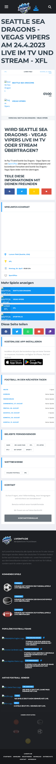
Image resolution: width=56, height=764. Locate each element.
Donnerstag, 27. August (13, 403)
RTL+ (8, 449)
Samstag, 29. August (11, 413)
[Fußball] (40, 731)
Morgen (6, 394)
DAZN (8, 445)
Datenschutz (48, 756)
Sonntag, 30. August (11, 417)
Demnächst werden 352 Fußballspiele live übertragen (32, 587)
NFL (25, 473)
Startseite (7, 756)
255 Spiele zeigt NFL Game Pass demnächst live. (35, 690)
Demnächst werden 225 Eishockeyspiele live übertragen (33, 600)
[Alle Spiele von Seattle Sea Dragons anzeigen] (7, 86)
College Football (13, 473)
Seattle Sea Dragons (23, 83)
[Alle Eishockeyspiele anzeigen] (7, 600)
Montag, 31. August (11, 422)
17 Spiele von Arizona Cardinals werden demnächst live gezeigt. (39, 654)
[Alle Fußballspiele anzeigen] (7, 587)
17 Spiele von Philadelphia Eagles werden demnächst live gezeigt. (38, 643)
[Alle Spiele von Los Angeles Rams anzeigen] (13, 661)
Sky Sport (18, 449)
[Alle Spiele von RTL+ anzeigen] (7, 703)
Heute (5, 389)
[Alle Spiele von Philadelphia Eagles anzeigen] (13, 638)
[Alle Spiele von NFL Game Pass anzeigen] (11, 687)
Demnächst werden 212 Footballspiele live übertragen (32, 613)
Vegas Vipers (19, 101)
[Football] (16, 731)
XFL (5, 71)
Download (37, 756)
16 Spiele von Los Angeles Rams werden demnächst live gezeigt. (39, 666)
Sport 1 (29, 449)
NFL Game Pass (20, 445)
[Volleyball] (28, 741)
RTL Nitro (40, 445)
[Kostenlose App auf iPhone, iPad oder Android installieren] (36, 9)
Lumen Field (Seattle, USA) (19, 254)
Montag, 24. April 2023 (46, 72)
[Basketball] (16, 722)
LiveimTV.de (28, 753)
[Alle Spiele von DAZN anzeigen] (7, 696)
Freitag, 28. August (11, 408)
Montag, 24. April (15, 268)
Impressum (32, 759)
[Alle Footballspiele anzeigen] (7, 614)
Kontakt (23, 759)
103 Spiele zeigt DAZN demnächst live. (31, 699)
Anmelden (16, 756)
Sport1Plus (12, 163)
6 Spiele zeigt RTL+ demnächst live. (30, 706)
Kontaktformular (28, 518)
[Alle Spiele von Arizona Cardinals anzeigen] (12, 649)
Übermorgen (8, 399)
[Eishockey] (40, 722)
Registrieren (27, 756)
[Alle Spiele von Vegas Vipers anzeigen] (7, 103)
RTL (31, 445)
